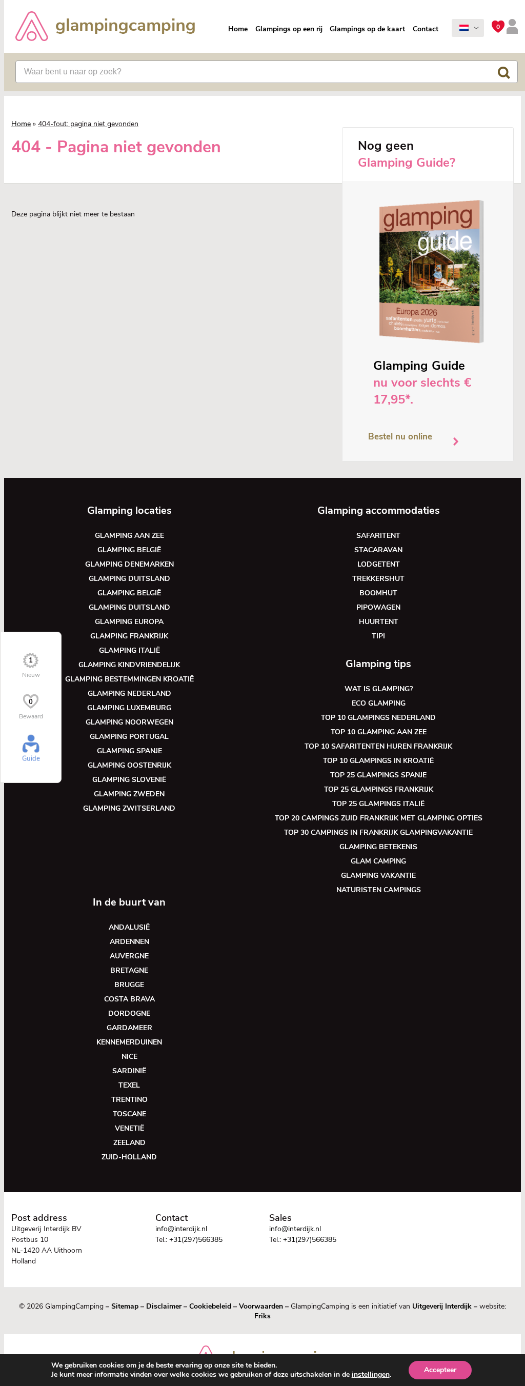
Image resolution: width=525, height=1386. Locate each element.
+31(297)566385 (196, 1239)
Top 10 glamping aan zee (379, 732)
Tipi (378, 636)
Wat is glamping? (379, 689)
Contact (425, 29)
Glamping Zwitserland (129, 808)
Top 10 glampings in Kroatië (378, 761)
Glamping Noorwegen (129, 722)
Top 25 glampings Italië (378, 804)
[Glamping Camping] (105, 27)
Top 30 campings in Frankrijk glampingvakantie (378, 832)
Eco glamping (379, 703)
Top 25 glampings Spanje (378, 775)
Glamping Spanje (129, 751)
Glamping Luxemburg (129, 708)
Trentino (129, 1099)
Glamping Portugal (129, 736)
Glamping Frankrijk (129, 636)
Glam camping (378, 861)
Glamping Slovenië (129, 780)
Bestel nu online (400, 437)
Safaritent (378, 535)
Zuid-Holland (129, 1157)
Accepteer (440, 1370)
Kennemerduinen (129, 1042)
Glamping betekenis (378, 847)
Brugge (129, 985)
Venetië (129, 1128)
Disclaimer (163, 1306)
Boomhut (378, 593)
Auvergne (129, 956)
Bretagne (129, 970)
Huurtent (378, 622)
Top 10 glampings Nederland (378, 717)
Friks (262, 1316)
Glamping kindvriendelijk (129, 665)
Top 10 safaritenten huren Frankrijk (378, 746)
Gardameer (129, 1028)
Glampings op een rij (288, 29)
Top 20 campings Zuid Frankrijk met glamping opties (378, 818)
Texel (129, 1085)
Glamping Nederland (129, 693)
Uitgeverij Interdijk (442, 1306)
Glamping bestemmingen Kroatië (129, 679)
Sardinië (129, 1071)
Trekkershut (378, 579)
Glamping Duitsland (129, 579)
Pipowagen (378, 607)
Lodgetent (378, 564)
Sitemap (124, 1306)
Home (238, 29)
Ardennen (129, 942)
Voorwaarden (261, 1306)
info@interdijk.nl (181, 1229)
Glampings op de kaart (367, 29)
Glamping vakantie (378, 875)
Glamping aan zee (129, 535)
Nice (129, 1056)
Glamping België (129, 550)
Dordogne (129, 1013)
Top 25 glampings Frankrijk (378, 789)
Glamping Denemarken (129, 564)
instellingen (371, 1374)
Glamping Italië (129, 650)
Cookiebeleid (210, 1306)
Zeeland (129, 1143)
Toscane (129, 1114)
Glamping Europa (129, 622)
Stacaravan (378, 550)
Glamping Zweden (129, 794)
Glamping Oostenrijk (129, 765)
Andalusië (129, 927)
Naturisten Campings (378, 890)
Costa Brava (129, 999)
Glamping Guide (419, 365)
